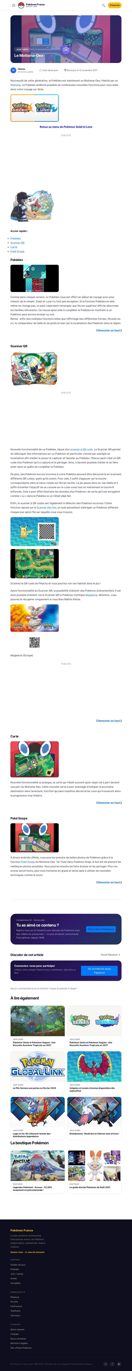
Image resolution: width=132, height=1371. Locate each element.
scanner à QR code (81, 449)
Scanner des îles (46, 507)
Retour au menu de (66, 126)
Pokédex (15, 238)
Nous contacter (18, 1338)
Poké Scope (17, 251)
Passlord (14, 1297)
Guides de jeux (18, 1264)
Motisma (15, 84)
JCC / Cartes (16, 1274)
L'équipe (14, 1334)
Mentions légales (19, 1343)
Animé (13, 1278)
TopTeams (15, 1310)
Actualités (15, 1283)
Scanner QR (17, 242)
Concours (15, 1315)
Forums (14, 1301)
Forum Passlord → (110, 954)
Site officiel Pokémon (21, 1348)
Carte (13, 247)
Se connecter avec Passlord (99, 970)
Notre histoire (17, 1329)
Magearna (91, 595)
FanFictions (16, 1306)
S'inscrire (115, 5)
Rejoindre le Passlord (101, 929)
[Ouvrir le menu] (13, 5)
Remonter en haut (109, 330)
